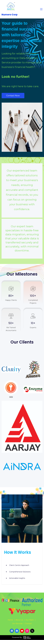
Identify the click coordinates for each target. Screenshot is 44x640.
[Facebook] (17, 631)
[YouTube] (22, 631)
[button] (22, 565)
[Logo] (11, 6)
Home (10, 620)
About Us (19, 620)
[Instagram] (27, 631)
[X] (32, 631)
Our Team (30, 620)
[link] (11, 368)
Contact (28, 624)
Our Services (17, 624)
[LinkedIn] (12, 631)
